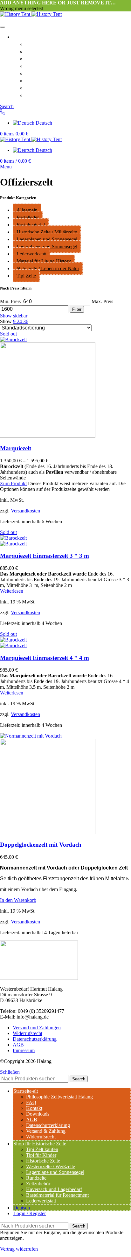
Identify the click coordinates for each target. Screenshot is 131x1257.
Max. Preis (102, 301)
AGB (31, 72)
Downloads (39, 65)
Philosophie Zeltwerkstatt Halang (68, 43)
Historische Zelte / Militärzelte (47, 232)
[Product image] (47, 436)
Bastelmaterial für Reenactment (57, 1195)
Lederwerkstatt (31, 254)
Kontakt (35, 58)
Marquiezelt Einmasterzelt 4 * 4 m (44, 658)
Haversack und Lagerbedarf (54, 1189)
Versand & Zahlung (50, 94)
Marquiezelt (15, 448)
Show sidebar (13, 315)
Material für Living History (44, 261)
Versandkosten (25, 510)
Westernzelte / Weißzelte (50, 1166)
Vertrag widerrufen (19, 1249)
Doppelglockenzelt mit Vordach (40, 844)
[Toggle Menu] (2, 27)
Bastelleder (28, 217)
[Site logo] (15, 14)
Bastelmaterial (31, 224)
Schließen (10, 1072)
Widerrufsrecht (45, 87)
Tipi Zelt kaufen (42, 1149)
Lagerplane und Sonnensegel (55, 1172)
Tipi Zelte (26, 275)
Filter (76, 309)
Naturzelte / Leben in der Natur (48, 268)
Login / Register (29, 1213)
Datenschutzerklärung (53, 80)
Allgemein (27, 210)
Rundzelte (36, 1178)
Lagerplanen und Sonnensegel (47, 239)
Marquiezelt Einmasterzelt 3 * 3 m (44, 555)
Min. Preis (10, 301)
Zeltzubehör (38, 1183)
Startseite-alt (29, 36)
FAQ (31, 51)
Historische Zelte (43, 1160)
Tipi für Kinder (41, 1155)
